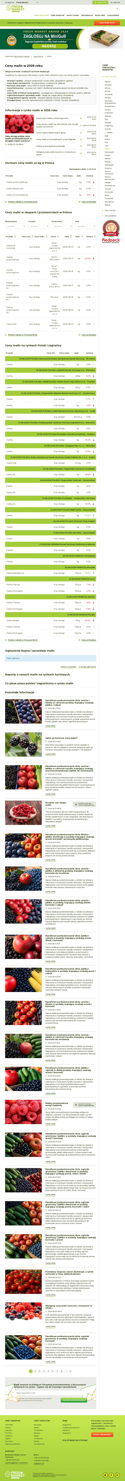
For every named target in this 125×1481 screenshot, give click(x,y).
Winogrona (109, 202)
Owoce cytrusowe (109, 172)
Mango (107, 155)
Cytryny (108, 110)
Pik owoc (54, 297)
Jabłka (109, 132)
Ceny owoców (41, 15)
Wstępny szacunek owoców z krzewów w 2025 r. (56, 153)
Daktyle (108, 116)
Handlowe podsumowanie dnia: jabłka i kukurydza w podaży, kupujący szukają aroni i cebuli (70, 971)
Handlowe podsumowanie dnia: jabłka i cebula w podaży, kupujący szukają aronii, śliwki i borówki (68, 938)
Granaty (108, 122)
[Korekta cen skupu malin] (23, 813)
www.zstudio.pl (49, 1476)
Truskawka (38, 1430)
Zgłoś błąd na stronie (75, 1440)
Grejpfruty (109, 126)
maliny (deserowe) (14, 188)
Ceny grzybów (110, 216)
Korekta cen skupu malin (55, 803)
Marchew (9, 1441)
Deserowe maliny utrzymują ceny (52, 118)
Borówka (37, 1425)
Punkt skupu (57, 221)
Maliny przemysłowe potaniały (50, 146)
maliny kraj (11, 463)
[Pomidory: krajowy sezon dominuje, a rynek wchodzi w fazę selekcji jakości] (23, 1281)
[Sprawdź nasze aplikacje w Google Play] (117, 1475)
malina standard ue (15, 573)
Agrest (107, 82)
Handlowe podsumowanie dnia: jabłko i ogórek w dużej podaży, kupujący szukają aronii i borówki (68, 1070)
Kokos (107, 139)
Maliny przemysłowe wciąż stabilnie (56, 1104)
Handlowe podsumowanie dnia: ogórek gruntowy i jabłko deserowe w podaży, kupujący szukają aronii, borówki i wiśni (67, 1204)
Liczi (106, 146)
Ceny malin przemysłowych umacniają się (55, 139)
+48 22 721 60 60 (41, 1458)
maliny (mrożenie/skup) (17, 195)
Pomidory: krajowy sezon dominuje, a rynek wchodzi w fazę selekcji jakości (69, 1273)
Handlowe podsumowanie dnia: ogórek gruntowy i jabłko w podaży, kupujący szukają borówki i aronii (70, 1237)
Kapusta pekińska (12, 1444)
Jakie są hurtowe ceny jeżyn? (61, 738)
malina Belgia (12, 620)
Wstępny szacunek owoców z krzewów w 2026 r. (68, 1307)
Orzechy (108, 168)
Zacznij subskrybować (73, 1400)
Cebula (8, 1428)
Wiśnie (107, 205)
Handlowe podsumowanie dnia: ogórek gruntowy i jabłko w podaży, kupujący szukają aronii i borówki (70, 1135)
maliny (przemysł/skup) (17, 182)
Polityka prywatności (71, 1428)
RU (119, 2)
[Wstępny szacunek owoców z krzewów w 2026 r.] (23, 1314)
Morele (107, 162)
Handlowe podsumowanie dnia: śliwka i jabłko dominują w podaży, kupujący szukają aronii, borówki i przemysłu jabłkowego (69, 836)
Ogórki (8, 1438)
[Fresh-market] (15, 8)
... (66, 1371)
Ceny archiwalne (89, 202)
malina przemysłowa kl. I (12, 285)
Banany (108, 98)
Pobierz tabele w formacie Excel (22, 202)
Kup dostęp (62, 182)
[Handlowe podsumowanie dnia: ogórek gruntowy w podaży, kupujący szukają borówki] (23, 1347)
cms (41, 1476)
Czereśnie (109, 113)
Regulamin (66, 1425)
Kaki (106, 136)
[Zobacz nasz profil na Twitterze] (105, 1475)
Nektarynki (109, 165)
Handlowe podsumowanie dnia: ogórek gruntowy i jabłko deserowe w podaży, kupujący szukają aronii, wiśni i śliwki (67, 1171)
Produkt (31, 221)
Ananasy (108, 85)
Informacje (87, 15)
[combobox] (15, 226)
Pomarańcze (110, 186)
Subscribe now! (107, 23)
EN (115, 2)
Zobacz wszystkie (68, 667)
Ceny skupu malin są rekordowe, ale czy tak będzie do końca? (57, 125)
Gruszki (108, 129)
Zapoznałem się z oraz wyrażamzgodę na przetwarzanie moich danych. (34, 1399)
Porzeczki (109, 192)
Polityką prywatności (35, 1398)
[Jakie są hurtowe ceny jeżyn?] (23, 744)
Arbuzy (107, 88)
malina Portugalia (14, 591)
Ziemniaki (9, 1425)
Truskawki (109, 198)
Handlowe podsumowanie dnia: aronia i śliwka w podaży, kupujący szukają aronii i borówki (68, 1004)
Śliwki (107, 195)
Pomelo (108, 189)
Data (77, 221)
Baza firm (100, 15)
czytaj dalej (50, 726)
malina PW (11, 324)
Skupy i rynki (73, 15)
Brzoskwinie (110, 106)
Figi (106, 119)
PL (112, 2)
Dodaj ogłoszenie (88, 667)
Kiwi (106, 142)
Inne (64, 1421)
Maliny (107, 149)
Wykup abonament (102, 1435)
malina (9, 376)
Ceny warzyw (57, 15)
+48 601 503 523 (12, 1460)
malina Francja (13, 584)
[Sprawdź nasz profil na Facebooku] (111, 1475)
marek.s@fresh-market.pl (16, 1463)
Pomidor (8, 1433)
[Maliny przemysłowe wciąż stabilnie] (23, 1112)
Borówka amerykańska (110, 102)
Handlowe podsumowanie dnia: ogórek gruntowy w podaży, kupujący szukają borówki (67, 1338)
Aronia (107, 91)
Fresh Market (22, 2)
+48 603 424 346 (41, 1460)
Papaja (107, 182)
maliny (9, 364)
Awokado (109, 94)
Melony (108, 158)
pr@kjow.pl (39, 1463)
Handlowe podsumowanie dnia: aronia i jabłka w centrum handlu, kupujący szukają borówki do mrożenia (69, 1037)
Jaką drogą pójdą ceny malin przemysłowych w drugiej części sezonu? (18, 138)
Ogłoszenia (113, 15)
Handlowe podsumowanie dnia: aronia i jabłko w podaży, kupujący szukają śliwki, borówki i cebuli (68, 902)
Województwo (11, 221)
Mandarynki (109, 152)
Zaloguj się (101, 2)
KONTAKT (10, 1451)
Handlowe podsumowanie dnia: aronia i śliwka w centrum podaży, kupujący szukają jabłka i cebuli (69, 702)
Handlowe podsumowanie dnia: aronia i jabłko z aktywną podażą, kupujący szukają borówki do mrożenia (69, 870)
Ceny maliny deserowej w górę (50, 132)
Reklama (66, 1430)
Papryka (8, 1430)
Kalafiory (8, 1436)
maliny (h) (10, 474)
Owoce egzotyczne (110, 178)
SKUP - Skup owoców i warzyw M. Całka (54, 271)
